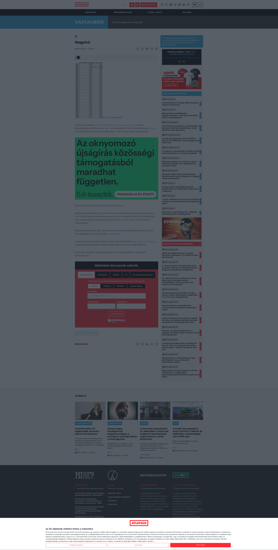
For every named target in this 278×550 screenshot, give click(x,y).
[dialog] (139, 534)
